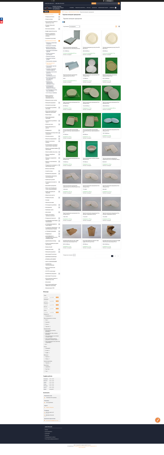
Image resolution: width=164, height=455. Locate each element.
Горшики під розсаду (51, 38)
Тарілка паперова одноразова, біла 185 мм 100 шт (111, 186)
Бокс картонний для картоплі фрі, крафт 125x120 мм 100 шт (91, 241)
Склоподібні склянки (51, 61)
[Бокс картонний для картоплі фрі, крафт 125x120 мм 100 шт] (91, 231)
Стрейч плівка (49, 171)
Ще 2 (46, 344)
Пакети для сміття (50, 195)
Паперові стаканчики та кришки (51, 43)
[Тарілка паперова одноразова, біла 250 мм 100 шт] (111, 93)
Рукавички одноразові (51, 173)
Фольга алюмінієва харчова (50, 268)
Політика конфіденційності (52, 439)
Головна (72, 7)
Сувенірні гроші (49, 209)
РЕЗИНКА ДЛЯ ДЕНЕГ (51, 259)
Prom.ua (88, 444)
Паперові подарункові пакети (51, 158)
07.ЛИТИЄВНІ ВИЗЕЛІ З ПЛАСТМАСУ (51, 225)
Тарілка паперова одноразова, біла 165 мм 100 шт (91, 186)
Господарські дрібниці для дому (51, 108)
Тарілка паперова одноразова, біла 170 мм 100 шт (91, 75)
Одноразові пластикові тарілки (51, 51)
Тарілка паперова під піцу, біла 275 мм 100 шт (111, 48)
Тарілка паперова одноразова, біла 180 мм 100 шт (111, 130)
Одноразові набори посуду (50, 59)
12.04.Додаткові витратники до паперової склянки (50, 87)
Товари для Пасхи (50, 16)
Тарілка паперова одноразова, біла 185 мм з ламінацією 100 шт (91, 214)
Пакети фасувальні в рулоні (51, 127)
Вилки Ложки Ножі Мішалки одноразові (51, 48)
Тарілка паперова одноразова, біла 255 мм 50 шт (71, 103)
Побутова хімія (49, 124)
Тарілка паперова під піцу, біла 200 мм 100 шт (91, 48)
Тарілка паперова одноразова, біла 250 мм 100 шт (111, 103)
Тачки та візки (49, 19)
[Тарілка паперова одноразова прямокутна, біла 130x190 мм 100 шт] (71, 38)
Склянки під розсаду (51, 105)
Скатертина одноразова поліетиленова (51, 176)
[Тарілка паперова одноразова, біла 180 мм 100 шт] (111, 120)
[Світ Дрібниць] (48, 7)
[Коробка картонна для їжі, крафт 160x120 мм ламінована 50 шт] (71, 231)
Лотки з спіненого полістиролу (50, 54)
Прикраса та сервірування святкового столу (50, 83)
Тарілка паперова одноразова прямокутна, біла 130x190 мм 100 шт (71, 48)
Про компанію (48, 431)
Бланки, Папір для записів (50, 26)
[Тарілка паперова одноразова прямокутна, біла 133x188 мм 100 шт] (111, 149)
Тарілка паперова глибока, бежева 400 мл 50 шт (91, 159)
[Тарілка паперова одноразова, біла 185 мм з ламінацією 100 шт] (91, 204)
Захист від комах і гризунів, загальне (50, 215)
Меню (46, 429)
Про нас (89, 7)
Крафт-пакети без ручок (51, 31)
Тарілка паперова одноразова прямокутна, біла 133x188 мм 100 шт (111, 159)
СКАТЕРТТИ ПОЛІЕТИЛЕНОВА (50, 264)
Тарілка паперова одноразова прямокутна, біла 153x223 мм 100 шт (71, 186)
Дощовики (48, 282)
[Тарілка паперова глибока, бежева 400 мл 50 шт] (91, 149)
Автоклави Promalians (51, 254)
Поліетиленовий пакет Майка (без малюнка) (51, 112)
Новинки (112, 7)
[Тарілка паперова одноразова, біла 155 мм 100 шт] (91, 93)
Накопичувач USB (50, 288)
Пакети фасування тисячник (50, 118)
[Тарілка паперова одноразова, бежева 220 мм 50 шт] (111, 66)
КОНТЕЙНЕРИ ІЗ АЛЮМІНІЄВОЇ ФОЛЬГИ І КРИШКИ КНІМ (52, 237)
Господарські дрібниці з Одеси (51, 121)
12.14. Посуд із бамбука (51, 92)
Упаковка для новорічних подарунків (52, 133)
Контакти (94, 7)
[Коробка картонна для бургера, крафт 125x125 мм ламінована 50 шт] (111, 231)
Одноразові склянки (51, 45)
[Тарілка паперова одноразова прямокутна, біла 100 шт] (71, 66)
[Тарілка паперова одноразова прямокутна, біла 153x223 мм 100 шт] (71, 176)
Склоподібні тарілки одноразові (51, 66)
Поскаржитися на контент (79, 446)
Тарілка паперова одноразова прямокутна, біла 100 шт (70, 75)
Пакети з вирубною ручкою (50, 155)
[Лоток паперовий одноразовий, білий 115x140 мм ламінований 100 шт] (71, 120)
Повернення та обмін (50, 437)
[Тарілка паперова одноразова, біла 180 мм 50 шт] (71, 149)
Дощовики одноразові (51, 185)
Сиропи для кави (50, 202)
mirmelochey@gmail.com (52, 420)
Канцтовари (48, 114)
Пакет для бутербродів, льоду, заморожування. (51, 188)
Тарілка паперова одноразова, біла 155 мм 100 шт (91, 103)
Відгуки (47, 435)
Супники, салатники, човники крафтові (51, 69)
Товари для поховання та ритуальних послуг (52, 165)
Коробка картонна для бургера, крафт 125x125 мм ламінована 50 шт (111, 241)
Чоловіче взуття (49, 136)
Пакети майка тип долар (51, 152)
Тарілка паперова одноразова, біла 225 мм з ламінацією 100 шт (111, 214)
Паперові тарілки (50, 56)
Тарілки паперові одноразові (50, 63)
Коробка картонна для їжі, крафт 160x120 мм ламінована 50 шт (70, 241)
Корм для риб (49, 247)
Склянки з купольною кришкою (51, 72)
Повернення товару (103, 7)
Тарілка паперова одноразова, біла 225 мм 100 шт (71, 214)
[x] (64, 22)
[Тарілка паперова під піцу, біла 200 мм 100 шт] (91, 38)
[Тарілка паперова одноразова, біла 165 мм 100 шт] (91, 176)
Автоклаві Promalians (51, 276)
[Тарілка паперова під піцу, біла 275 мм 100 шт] (111, 38)
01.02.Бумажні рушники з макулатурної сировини (52, 145)
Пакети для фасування (51, 138)
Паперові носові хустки (51, 100)
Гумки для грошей (50, 179)
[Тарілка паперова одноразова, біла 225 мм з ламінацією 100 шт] (111, 204)
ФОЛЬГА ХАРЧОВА (50, 168)
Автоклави (48, 212)
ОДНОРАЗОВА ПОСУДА (74, 12)
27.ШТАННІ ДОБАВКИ (51, 231)
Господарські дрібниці (51, 204)
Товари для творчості (51, 218)
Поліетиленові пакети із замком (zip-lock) (51, 22)
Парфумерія (49, 130)
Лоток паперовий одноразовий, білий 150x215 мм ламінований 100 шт (91, 131)
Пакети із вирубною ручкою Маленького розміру (50, 35)
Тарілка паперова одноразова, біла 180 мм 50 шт (71, 159)
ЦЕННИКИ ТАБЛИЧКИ (51, 256)
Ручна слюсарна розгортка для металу (52, 244)
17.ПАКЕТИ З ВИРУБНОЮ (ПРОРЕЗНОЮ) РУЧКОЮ (51, 228)
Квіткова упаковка (50, 28)
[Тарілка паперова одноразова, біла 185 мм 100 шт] (111, 176)
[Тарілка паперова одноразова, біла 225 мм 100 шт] (71, 204)
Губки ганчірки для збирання (50, 192)
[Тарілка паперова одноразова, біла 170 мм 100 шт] (91, 66)
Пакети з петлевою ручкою (50, 142)
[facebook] (63, 22)
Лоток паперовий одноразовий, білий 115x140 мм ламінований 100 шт (71, 131)
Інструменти (49, 207)
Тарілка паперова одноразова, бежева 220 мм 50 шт (110, 75)
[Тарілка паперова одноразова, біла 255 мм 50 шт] (71, 93)
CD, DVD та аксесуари (50, 271)
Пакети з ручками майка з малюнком (52, 149)
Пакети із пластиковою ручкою (51, 162)
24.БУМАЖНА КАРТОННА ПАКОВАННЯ (52, 221)
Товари (66, 12)
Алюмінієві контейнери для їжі (51, 75)
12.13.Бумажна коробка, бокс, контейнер (51, 90)
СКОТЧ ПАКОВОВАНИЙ (51, 261)
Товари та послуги (80, 7)
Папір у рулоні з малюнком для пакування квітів (50, 96)
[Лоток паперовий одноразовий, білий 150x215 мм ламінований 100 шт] (91, 120)
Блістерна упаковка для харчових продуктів (51, 79)
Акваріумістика (49, 249)
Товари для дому (50, 197)
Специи (47, 200)
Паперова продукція (50, 102)
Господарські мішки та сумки (51, 182)
